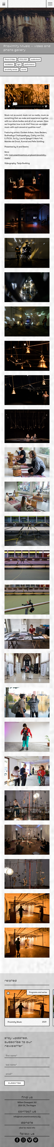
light (19, 64)
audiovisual (35, 59)
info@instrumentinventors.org (27, 1117)
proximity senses (11, 69)
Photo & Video (10, 59)
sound (23, 69)
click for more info (27, 1128)
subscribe (14, 1083)
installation (9, 64)
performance (29, 64)
